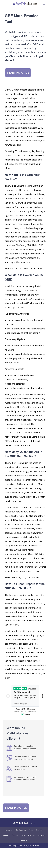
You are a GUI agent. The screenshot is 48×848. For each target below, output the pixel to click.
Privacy (24, 840)
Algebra (21, 339)
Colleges (41, 835)
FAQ (23, 835)
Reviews (39, 830)
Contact (6, 835)
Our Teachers (21, 830)
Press (31, 830)
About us (9, 830)
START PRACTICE (18, 72)
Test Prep (31, 835)
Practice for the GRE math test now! (23, 268)
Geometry (22, 379)
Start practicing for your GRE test (22, 577)
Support (15, 835)
